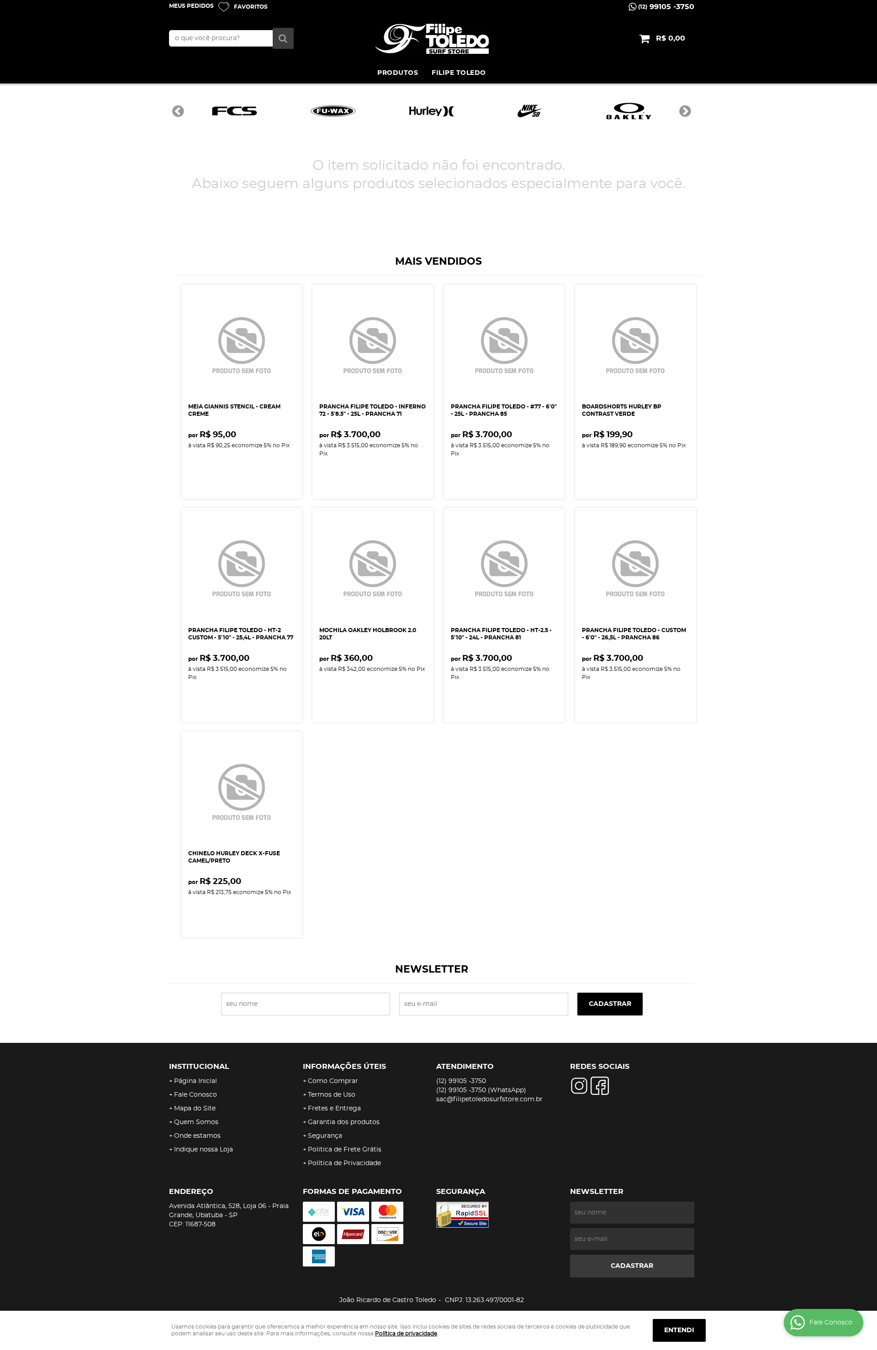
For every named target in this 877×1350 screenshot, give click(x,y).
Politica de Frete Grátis (344, 1149)
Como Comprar (333, 1081)
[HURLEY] (432, 111)
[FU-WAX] (333, 111)
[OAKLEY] (629, 111)
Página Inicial (195, 1081)
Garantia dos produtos (344, 1122)
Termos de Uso (331, 1095)
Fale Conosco (195, 1095)
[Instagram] (579, 1086)
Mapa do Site (195, 1108)
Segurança (325, 1136)
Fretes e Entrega (334, 1108)
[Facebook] (600, 1086)
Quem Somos (196, 1122)
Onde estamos (197, 1136)
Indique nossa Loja (203, 1149)
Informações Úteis (344, 1066)
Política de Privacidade (344, 1163)
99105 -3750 (666, 6)
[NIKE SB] (530, 111)
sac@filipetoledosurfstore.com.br (489, 1099)
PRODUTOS (397, 73)
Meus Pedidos (191, 6)
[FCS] (234, 111)
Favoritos (251, 7)
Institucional (199, 1066)
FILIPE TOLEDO (459, 73)
